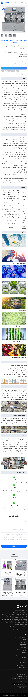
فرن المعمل (23, 651)
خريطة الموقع (13, 626)
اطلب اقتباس (21, 687)
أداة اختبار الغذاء (22, 662)
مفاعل (24, 639)
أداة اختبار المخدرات (21, 660)
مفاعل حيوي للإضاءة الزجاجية (7, 573)
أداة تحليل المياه (22, 667)
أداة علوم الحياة (22, 659)
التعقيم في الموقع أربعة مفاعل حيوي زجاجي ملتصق (21, 594)
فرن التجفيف (23, 652)
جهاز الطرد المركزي (21, 649)
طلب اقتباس (14, 68)
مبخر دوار (24, 641)
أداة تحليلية (23, 664)
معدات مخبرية (23, 657)
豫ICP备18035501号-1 (22, 629)
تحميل (24, 74)
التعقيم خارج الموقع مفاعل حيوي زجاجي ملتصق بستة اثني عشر (21, 574)
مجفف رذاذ (23, 646)
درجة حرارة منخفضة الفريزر (20, 655)
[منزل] (5, 2)
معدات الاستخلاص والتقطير (20, 637)
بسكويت (18, 626)
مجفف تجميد (23, 644)
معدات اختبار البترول (21, 665)
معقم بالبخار (23, 647)
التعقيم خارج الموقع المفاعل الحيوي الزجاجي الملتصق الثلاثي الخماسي (7, 594)
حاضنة (24, 654)
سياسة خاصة (24, 626)
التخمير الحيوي (23, 642)
